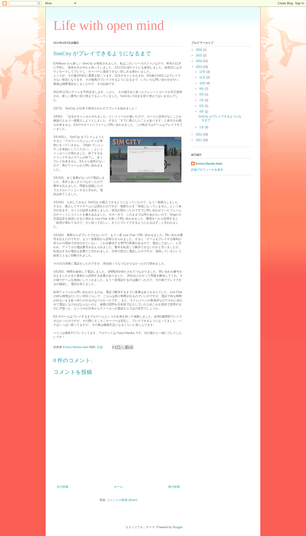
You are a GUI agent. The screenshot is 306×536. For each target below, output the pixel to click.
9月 (202, 88)
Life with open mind (108, 25)
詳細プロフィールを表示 (207, 169)
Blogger (177, 527)
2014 (199, 61)
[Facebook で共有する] (127, 347)
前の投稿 (174, 486)
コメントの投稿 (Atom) (122, 500)
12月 (202, 71)
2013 (199, 66)
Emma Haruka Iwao (76, 347)
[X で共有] (123, 347)
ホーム (118, 486)
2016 (199, 49)
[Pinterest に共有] (131, 347)
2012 (199, 134)
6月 (202, 106)
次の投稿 (62, 486)
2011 (199, 140)
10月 (202, 83)
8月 (202, 94)
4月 (202, 111)
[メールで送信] (114, 347)
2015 (199, 55)
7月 (202, 100)
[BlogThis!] (118, 347)
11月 (202, 77)
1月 (202, 127)
